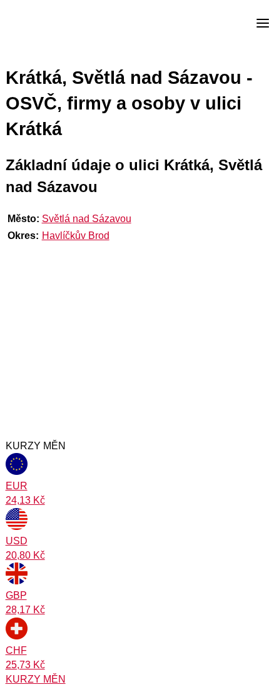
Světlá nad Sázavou (86, 218)
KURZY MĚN (36, 679)
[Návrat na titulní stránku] (56, 23)
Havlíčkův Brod (75, 235)
